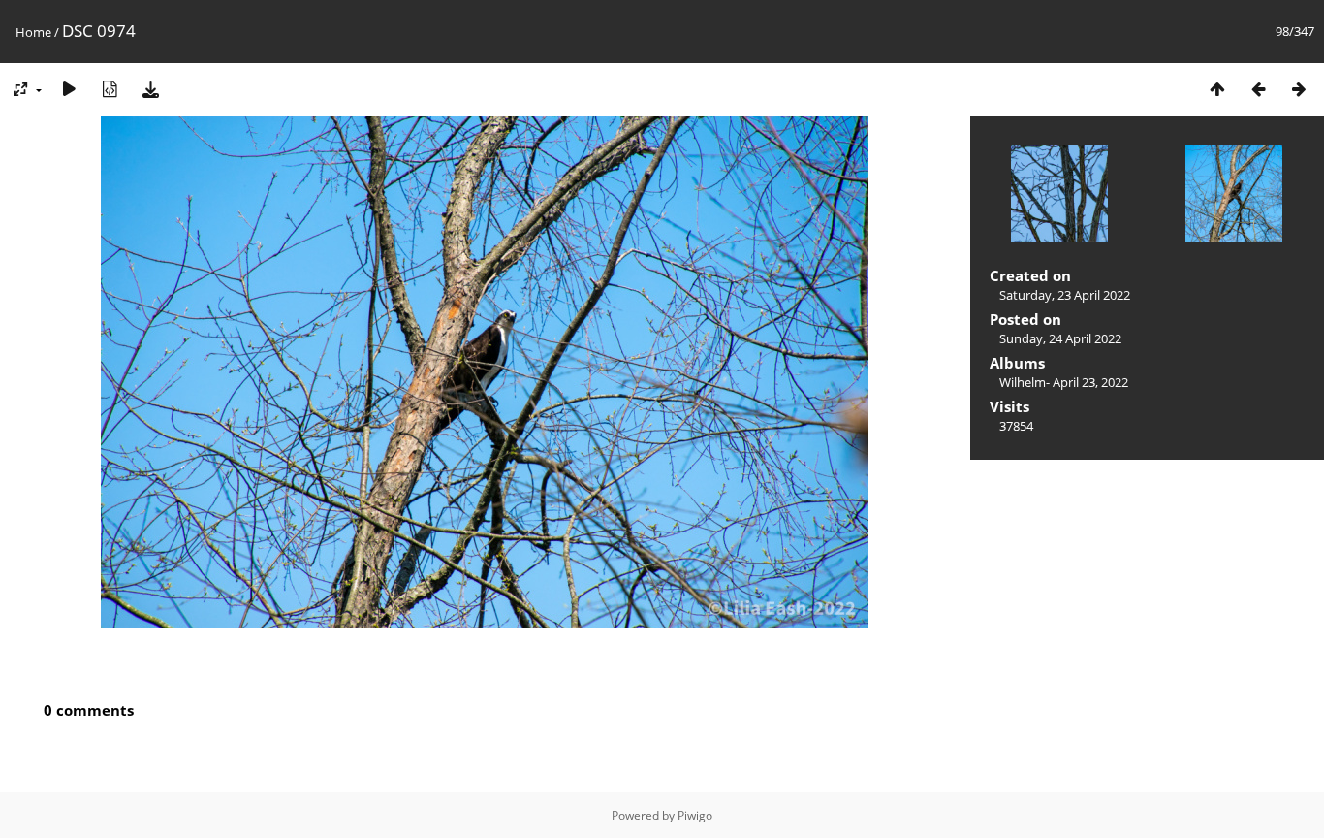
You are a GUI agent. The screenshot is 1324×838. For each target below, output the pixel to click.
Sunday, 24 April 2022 (1060, 338)
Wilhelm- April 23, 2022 (1063, 382)
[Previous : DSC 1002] (1258, 89)
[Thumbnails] (1217, 89)
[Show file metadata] (109, 89)
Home (33, 32)
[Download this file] (150, 89)
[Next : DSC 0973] (1298, 89)
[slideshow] (68, 89)
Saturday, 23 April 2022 (1064, 295)
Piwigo (695, 815)
